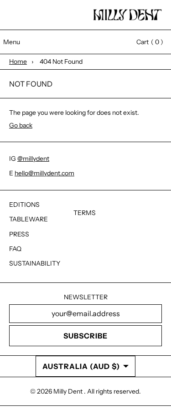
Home (18, 61)
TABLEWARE (28, 219)
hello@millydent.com (44, 173)
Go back (20, 125)
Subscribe (85, 335)
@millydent (33, 158)
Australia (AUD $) (81, 366)
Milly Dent (68, 391)
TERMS (84, 213)
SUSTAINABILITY (34, 263)
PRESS (19, 234)
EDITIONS (24, 204)
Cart (145, 42)
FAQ (15, 249)
